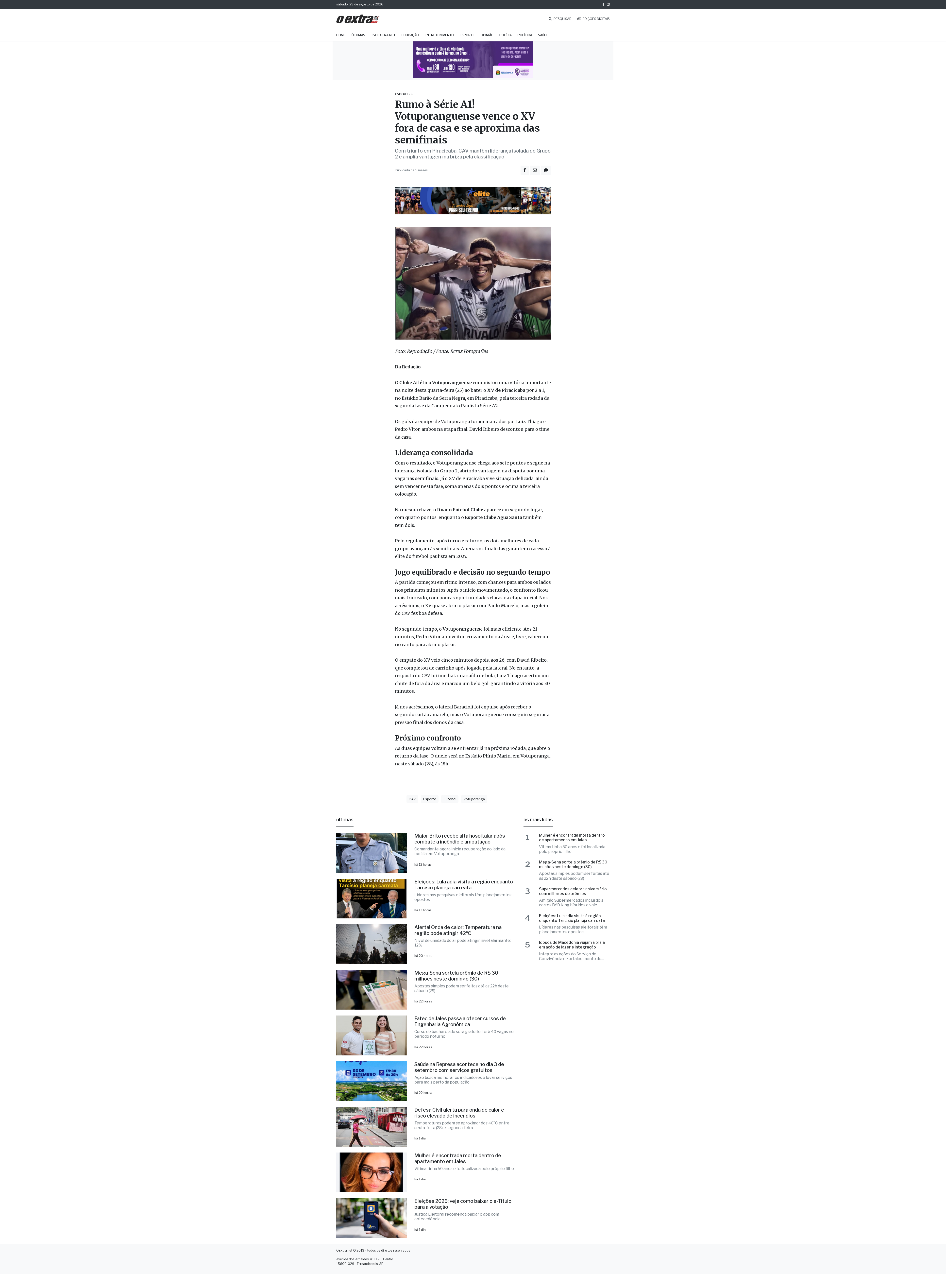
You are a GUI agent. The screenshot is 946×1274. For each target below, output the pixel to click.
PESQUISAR (562, 19)
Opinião (487, 35)
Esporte (467, 35)
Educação (410, 35)
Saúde (543, 35)
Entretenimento (439, 35)
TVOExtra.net (383, 35)
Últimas (358, 35)
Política (525, 35)
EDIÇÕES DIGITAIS (596, 19)
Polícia (505, 35)
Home (341, 35)
